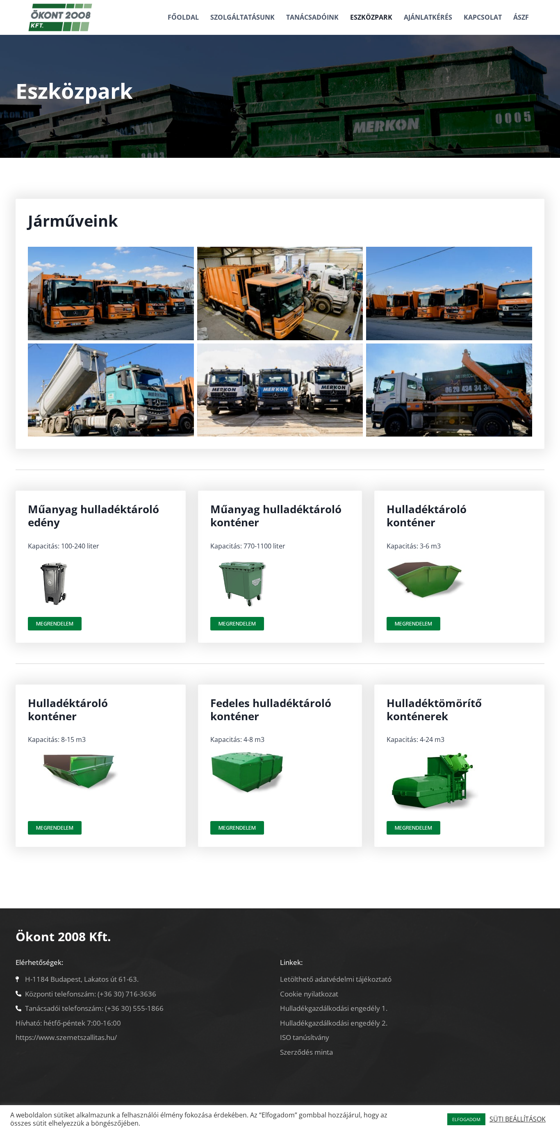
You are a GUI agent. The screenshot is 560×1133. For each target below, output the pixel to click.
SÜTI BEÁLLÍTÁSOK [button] (517, 1119)
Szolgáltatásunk (242, 17)
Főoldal (183, 17)
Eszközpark (371, 17)
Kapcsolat (483, 17)
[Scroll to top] (539, 1104)
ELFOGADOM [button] (466, 1119)
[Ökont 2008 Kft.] (60, 17)
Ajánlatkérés (428, 17)
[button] (55, 623)
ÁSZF (521, 17)
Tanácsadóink (312, 17)
